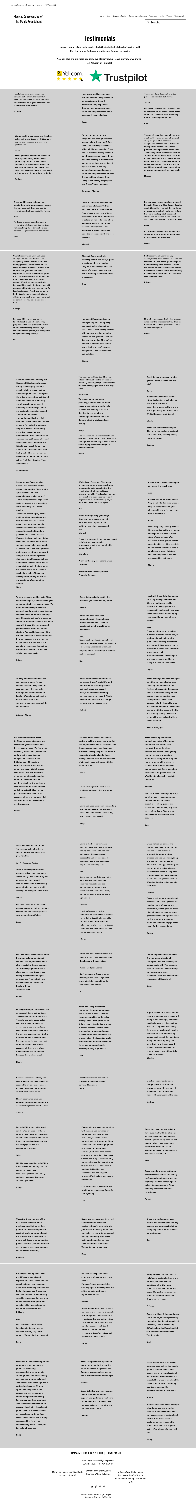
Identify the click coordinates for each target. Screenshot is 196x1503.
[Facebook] (100, 1486)
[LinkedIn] (92, 1486)
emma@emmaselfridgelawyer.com (98, 1460)
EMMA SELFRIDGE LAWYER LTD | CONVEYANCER (96, 1453)
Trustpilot (107, 63)
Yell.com (95, 63)
